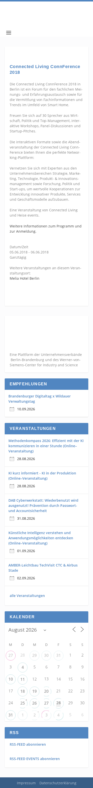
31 (58, 655)
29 (34, 655)
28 (58, 703)
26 (34, 703)
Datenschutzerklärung (57, 783)
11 (22, 679)
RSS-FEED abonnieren (28, 744)
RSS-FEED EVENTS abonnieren (35, 758)
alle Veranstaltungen (27, 595)
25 (22, 703)
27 (10, 655)
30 (46, 655)
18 (22, 691)
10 (10, 679)
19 (34, 691)
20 (46, 691)
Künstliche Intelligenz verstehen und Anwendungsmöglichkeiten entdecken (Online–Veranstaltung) (40, 537)
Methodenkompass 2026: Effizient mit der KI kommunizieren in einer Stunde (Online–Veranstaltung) (46, 445)
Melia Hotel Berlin (24, 278)
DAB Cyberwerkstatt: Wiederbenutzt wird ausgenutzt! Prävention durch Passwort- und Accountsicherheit (43, 505)
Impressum (26, 783)
